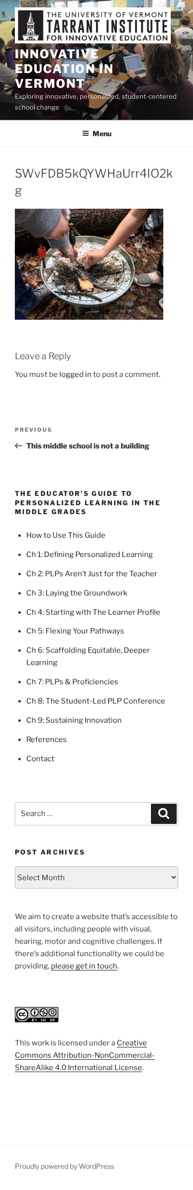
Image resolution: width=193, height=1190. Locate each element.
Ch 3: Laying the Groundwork (76, 593)
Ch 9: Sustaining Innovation (74, 720)
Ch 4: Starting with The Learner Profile (93, 612)
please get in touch (84, 966)
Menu (102, 133)
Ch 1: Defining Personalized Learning (89, 554)
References (46, 739)
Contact (40, 758)
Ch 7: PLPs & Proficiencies (72, 681)
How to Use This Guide (65, 535)
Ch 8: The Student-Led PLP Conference (95, 701)
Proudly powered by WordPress (64, 1166)
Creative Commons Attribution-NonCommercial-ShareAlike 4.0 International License (85, 1055)
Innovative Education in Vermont (64, 69)
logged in (75, 374)
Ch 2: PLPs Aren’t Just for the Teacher (91, 573)
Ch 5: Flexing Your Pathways (75, 631)
